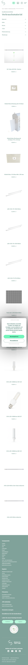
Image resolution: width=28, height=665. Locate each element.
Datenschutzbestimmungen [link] (14, 343)
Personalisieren (14, 340)
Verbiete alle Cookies (15, 319)
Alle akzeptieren (14, 336)
